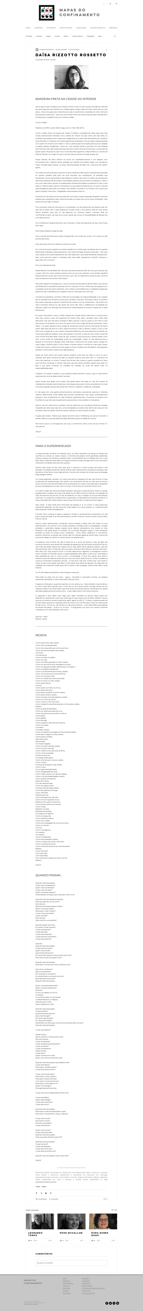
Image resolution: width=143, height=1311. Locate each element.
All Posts (29, 36)
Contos (57, 36)
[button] (115, 36)
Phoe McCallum (71, 1233)
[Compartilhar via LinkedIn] (46, 1193)
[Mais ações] (106, 49)
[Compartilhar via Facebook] (36, 1193)
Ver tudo (114, 1210)
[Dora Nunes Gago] (103, 1221)
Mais (99, 36)
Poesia (48, 36)
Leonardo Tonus (35, 1234)
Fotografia (90, 36)
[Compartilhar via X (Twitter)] (41, 1193)
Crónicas (39, 36)
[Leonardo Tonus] (40, 1221)
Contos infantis (77, 36)
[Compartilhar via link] (51, 1193)
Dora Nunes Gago (100, 1234)
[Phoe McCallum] (71, 1221)
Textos (66, 36)
